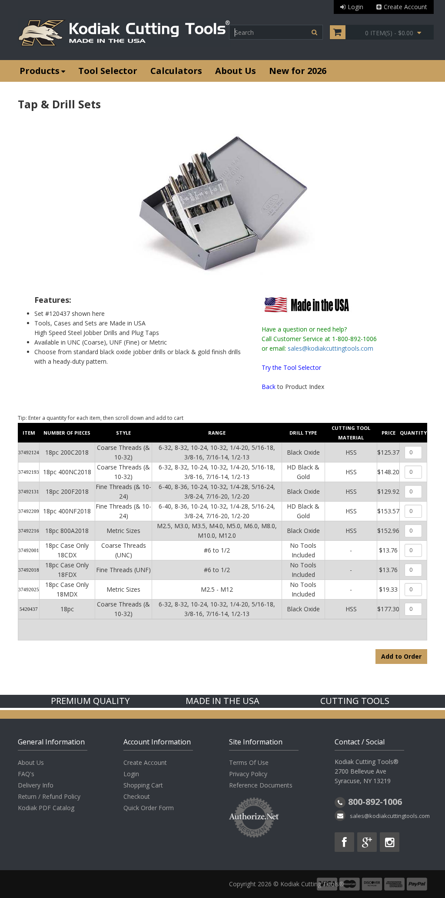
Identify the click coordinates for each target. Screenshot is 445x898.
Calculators (176, 71)
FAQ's (26, 774)
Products (40, 71)
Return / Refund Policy (49, 796)
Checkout (136, 796)
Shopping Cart (143, 785)
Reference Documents (260, 785)
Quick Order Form (148, 808)
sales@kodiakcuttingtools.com (330, 348)
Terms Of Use (249, 762)
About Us (235, 71)
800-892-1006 (375, 802)
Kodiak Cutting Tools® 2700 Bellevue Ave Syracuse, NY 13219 (367, 771)
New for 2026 (297, 71)
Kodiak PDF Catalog (46, 808)
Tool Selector (107, 71)
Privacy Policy (248, 774)
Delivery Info (35, 785)
